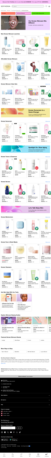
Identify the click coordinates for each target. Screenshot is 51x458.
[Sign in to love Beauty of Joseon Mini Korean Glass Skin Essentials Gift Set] (25, 87)
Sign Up (19, 428)
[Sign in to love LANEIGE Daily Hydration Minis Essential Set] (12, 87)
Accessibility (14, 446)
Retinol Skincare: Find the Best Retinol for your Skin (20, 370)
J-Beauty (42, 370)
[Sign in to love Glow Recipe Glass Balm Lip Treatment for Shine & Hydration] (38, 62)
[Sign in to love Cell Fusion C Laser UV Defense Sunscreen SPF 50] (25, 124)
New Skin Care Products (32, 368)
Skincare (8, 10)
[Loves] (46, 6)
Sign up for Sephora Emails (7, 425)
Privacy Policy (3, 446)
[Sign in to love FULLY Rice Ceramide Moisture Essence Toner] (25, 159)
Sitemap (18, 446)
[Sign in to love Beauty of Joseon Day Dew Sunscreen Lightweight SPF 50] (12, 124)
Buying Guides (3, 10)
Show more (48, 34)
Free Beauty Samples (22, 368)
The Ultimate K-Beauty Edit (15, 10)
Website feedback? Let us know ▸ (25, 376)
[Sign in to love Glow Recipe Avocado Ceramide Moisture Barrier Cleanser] (38, 270)
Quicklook (4, 41)
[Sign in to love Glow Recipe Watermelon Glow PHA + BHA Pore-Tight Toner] (12, 159)
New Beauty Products (42, 368)
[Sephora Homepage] (5, 6)
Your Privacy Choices (24, 446)
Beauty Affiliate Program (13, 368)
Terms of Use (9, 446)
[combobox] (28, 6)
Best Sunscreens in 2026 (35, 370)
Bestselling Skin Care (5, 370)
